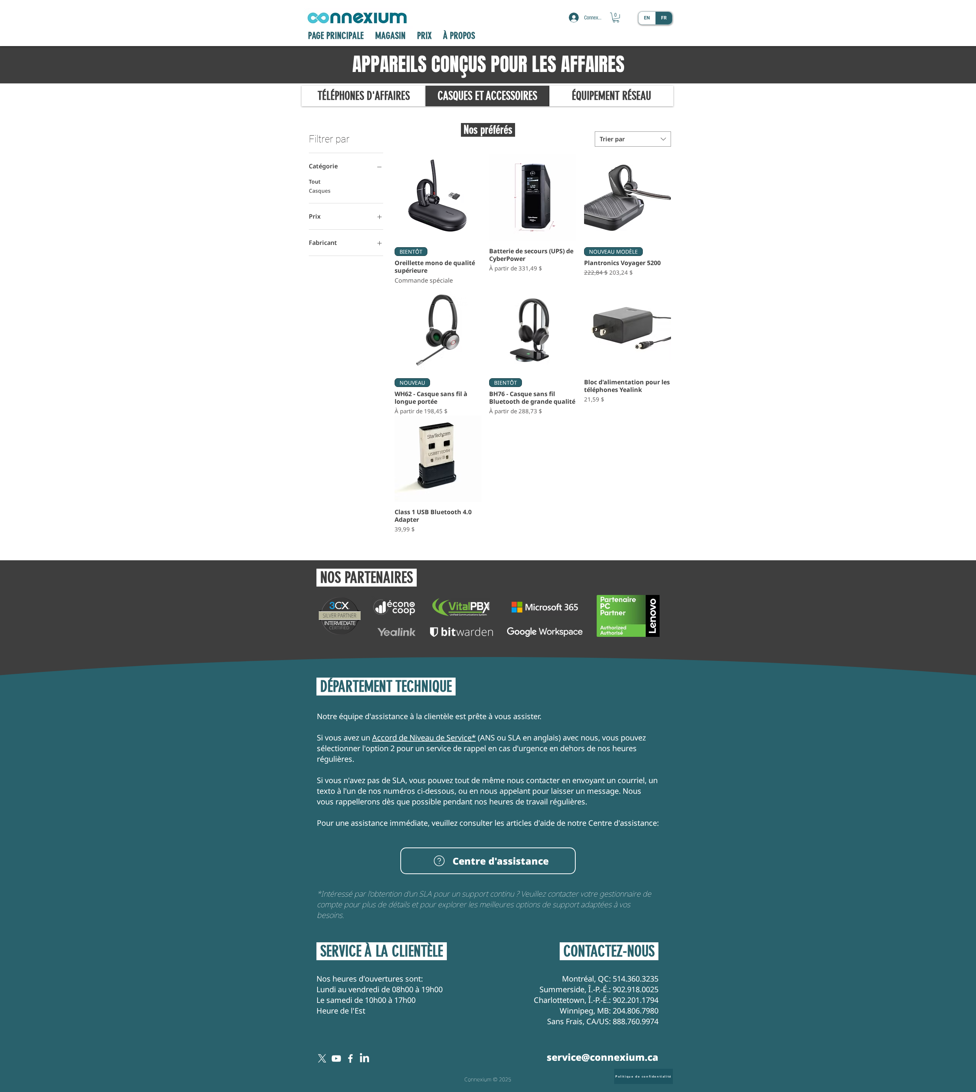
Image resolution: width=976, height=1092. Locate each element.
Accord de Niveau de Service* (424, 737)
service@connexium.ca (602, 1056)
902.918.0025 (635, 989)
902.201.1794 (635, 1000)
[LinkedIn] (364, 1058)
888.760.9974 (635, 1021)
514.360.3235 (635, 979)
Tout (315, 181)
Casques (320, 190)
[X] (322, 1058)
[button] (616, 17)
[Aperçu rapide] (438, 197)
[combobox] (633, 139)
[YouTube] (336, 1058)
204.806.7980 (635, 1011)
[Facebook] (350, 1058)
